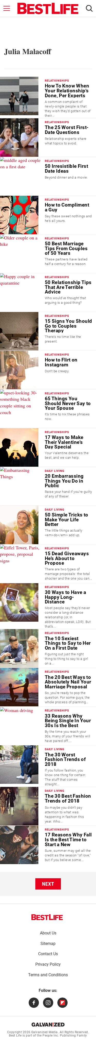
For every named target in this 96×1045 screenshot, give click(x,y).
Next (48, 884)
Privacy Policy (48, 964)
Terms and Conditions (48, 974)
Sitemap (48, 943)
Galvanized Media (44, 1032)
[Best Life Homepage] (48, 8)
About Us (48, 933)
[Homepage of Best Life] (47, 917)
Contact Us (48, 953)
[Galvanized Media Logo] (48, 1024)
